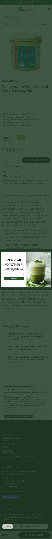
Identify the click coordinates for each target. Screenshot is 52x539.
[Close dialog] (48, 254)
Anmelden (13, 278)
